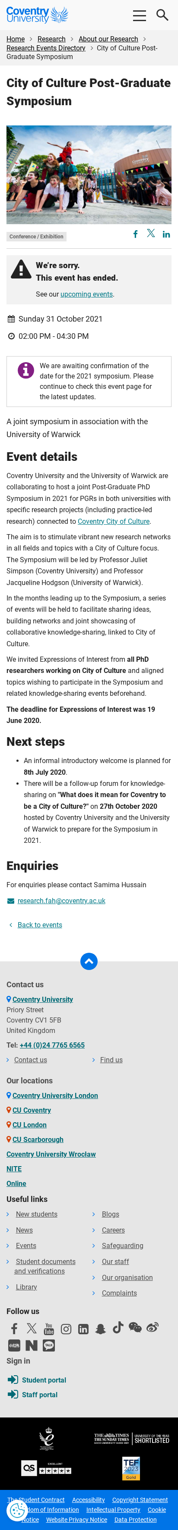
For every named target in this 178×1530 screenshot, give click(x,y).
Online (16, 1184)
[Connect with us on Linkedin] (83, 1331)
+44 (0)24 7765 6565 (52, 1045)
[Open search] (163, 15)
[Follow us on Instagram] (66, 1331)
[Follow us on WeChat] (135, 1327)
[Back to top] (89, 961)
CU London (30, 1125)
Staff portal (39, 1395)
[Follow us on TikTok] (118, 1327)
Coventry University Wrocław (51, 1154)
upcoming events (86, 294)
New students (36, 1214)
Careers (113, 1230)
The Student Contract (36, 1499)
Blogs (110, 1214)
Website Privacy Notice (76, 1519)
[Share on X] (151, 233)
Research (52, 39)
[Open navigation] (139, 15)
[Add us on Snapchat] (100, 1331)
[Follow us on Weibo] (152, 1327)
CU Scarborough (38, 1140)
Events (26, 1246)
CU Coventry (32, 1110)
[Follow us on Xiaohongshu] (14, 1345)
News (24, 1230)
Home (15, 39)
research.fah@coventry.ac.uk (61, 901)
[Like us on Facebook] (14, 1331)
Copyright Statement (140, 1499)
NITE (14, 1169)
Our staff (115, 1262)
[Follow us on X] (31, 1328)
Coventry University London (55, 1096)
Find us (111, 1060)
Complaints (119, 1293)
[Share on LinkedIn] (166, 235)
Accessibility (88, 1499)
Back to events (40, 925)
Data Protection (135, 1519)
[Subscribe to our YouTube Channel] (49, 1331)
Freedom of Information (47, 1509)
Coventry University (43, 999)
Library (26, 1287)
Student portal (44, 1380)
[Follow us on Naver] (31, 1345)
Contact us (30, 1060)
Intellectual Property (113, 1509)
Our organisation (127, 1277)
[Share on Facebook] (136, 235)
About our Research (108, 39)
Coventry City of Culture (113, 521)
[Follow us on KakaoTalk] (49, 1345)
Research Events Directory (46, 48)
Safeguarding (122, 1246)
